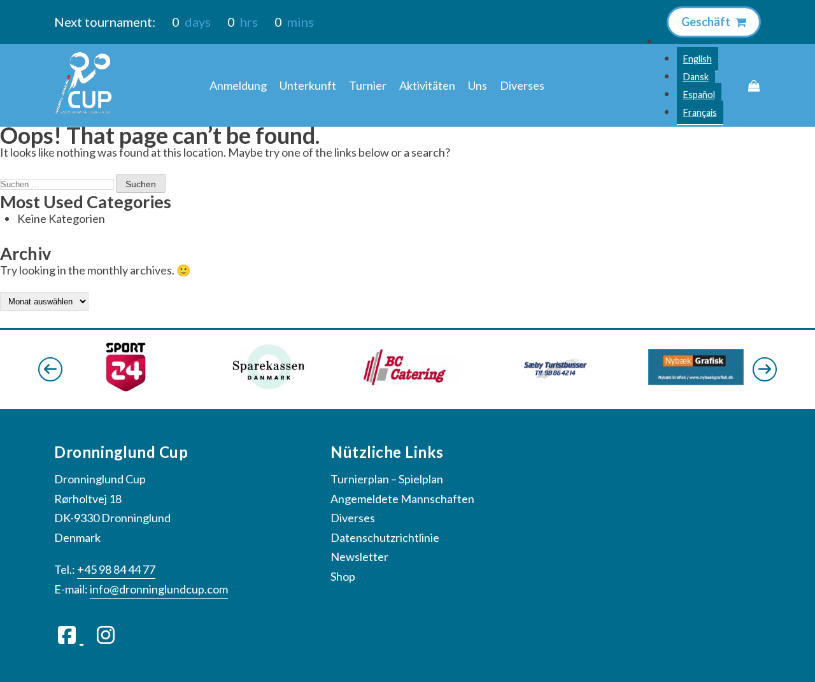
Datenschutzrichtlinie (384, 537)
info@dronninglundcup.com (159, 589)
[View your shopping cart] (754, 85)
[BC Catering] (410, 381)
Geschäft (706, 22)
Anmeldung (238, 85)
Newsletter (359, 557)
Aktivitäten (427, 85)
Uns (477, 85)
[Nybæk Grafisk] (696, 381)
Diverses (522, 85)
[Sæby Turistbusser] (553, 381)
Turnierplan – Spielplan (386, 479)
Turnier (367, 85)
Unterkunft (308, 85)
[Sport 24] (126, 388)
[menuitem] (697, 59)
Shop (342, 576)
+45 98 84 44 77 (116, 569)
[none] (700, 76)
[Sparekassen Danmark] (268, 388)
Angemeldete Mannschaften (402, 499)
